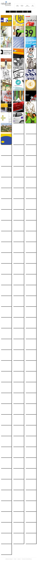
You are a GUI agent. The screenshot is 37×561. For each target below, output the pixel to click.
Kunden (22, 6)
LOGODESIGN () (13, 11)
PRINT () (7, 11)
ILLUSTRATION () (19, 11)
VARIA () (29, 11)
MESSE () (25, 11)
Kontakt (33, 6)
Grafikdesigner (27, 6)
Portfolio (17, 6)
